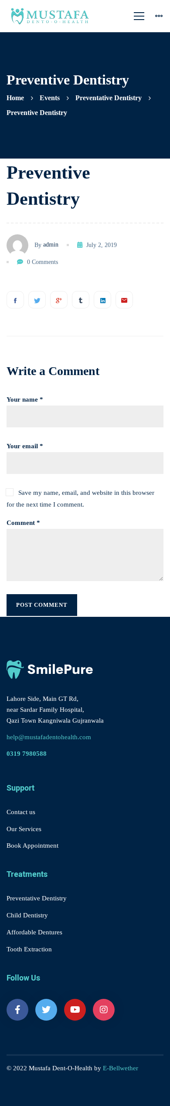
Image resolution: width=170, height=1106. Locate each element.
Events (50, 97)
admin (50, 244)
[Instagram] (104, 1010)
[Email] (124, 299)
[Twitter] (37, 299)
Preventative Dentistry (108, 97)
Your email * (25, 446)
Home (15, 97)
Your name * (25, 399)
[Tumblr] (80, 299)
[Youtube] (75, 1010)
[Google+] (59, 299)
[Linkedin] (102, 299)
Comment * (23, 522)
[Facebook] (15, 299)
